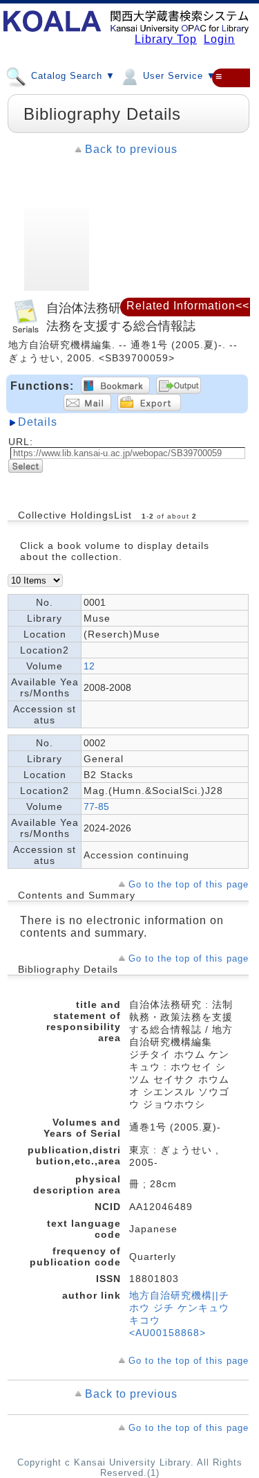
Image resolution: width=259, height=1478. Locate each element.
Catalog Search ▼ (71, 76)
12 (89, 666)
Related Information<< (187, 306)
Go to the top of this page (188, 884)
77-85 (96, 806)
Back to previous (131, 149)
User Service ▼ (178, 76)
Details (37, 422)
